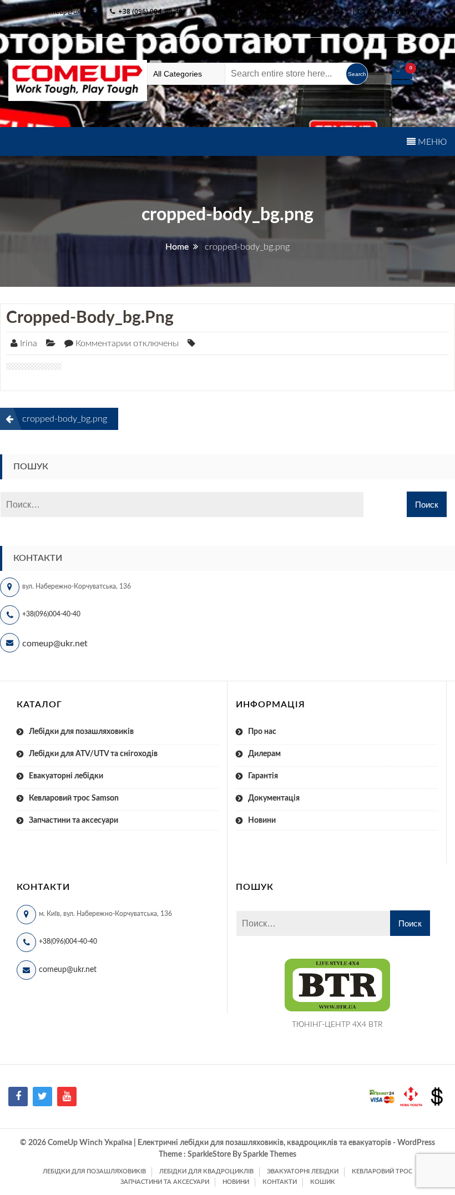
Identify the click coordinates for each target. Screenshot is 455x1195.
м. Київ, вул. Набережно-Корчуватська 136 (274, 11)
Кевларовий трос (382, 1171)
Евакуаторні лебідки (66, 776)
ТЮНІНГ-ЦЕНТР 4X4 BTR (337, 1025)
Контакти (279, 1182)
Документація (274, 798)
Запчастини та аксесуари (73, 820)
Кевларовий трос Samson (74, 798)
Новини (262, 820)
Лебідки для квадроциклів (206, 1171)
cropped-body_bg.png (90, 318)
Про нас (262, 732)
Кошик (322, 1182)
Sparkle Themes (269, 1154)
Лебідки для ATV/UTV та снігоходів (93, 754)
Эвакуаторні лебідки (302, 1171)
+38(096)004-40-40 (51, 614)
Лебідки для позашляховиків (81, 732)
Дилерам (264, 754)
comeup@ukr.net (69, 11)
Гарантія (263, 776)
